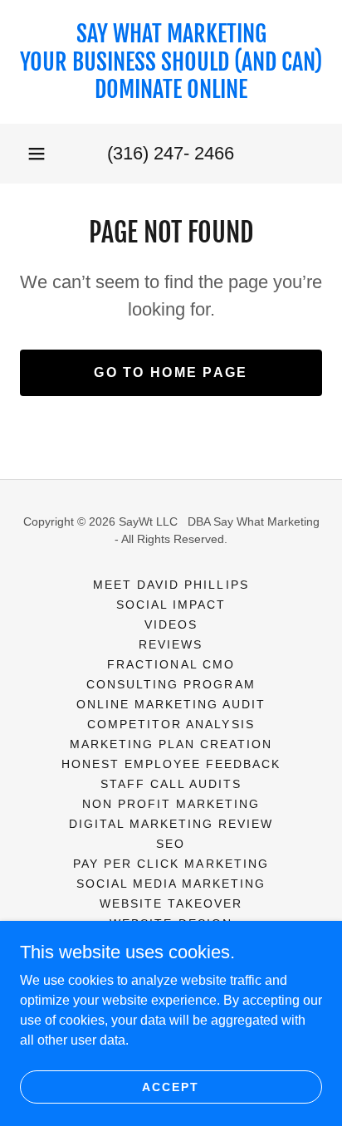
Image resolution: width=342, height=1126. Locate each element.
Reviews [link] (171, 644)
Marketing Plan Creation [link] (171, 744)
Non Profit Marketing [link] (171, 803)
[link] (171, 62)
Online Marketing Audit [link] (171, 704)
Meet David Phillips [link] (170, 584)
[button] (36, 153)
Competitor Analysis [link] (170, 724)
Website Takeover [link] (171, 903)
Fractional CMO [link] (170, 664)
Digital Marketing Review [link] (171, 823)
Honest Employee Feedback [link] (171, 764)
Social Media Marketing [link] (171, 883)
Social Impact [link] (171, 604)
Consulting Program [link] (170, 684)
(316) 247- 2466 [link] (170, 153)
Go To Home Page (170, 372)
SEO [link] (170, 843)
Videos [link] (171, 624)
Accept (170, 1086)
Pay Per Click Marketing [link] (170, 863)
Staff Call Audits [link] (171, 784)
